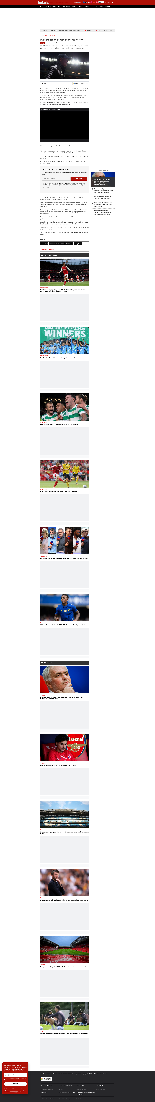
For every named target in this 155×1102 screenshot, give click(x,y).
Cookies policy (99, 1085)
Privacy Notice (48, 184)
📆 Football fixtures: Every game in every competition (65, 30)
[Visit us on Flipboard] (94, 2)
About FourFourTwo (83, 1089)
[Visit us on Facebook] (84, 2)
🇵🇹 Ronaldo (88, 30)
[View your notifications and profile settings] (112, 2)
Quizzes (94, 7)
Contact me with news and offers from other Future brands (16, 1079)
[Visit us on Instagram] (91, 2)
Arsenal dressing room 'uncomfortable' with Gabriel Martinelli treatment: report (102, 212)
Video (80, 7)
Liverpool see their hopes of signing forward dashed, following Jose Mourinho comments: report (102, 182)
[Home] (40, 6)
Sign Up (15, 1084)
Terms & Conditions (14, 1091)
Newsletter (66, 7)
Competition (44, 35)
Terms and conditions (46, 1085)
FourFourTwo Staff (52, 43)
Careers (61, 1089)
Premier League (52, 35)
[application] (64, 125)
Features (87, 7)
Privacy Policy (21, 1090)
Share (44, 83)
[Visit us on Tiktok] (97, 2)
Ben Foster (44, 244)
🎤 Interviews (108, 30)
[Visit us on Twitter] (86, 2)
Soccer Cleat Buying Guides (52, 7)
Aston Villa (69, 244)
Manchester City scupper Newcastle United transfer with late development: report (103, 190)
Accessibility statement (47, 1089)
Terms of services (63, 183)
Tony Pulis (78, 244)
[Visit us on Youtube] (89, 2)
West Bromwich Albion (57, 244)
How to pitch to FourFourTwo (67, 1092)
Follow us (77, 83)
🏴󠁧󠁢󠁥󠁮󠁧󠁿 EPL (98, 30)
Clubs (101, 7)
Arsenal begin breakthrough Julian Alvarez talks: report (102, 197)
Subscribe (101, 2)
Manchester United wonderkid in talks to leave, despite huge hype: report (103, 204)
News (74, 7)
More (107, 7)
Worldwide (43, 1092)
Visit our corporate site (100, 1074)
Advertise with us (100, 1089)
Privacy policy (81, 1085)
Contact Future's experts (65, 1085)
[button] (116, 2)
